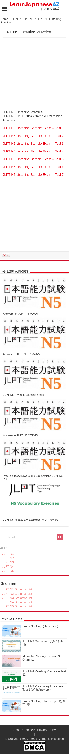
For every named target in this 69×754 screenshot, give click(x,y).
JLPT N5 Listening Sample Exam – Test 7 (33, 174)
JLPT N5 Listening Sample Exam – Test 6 (33, 167)
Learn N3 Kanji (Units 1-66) (40, 626)
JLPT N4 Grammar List (17, 602)
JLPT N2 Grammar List (17, 593)
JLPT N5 (27, 19)
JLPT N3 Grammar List (17, 598)
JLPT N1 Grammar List (17, 589)
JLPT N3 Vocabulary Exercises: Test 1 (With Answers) (43, 688)
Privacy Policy (46, 729)
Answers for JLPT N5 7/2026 (20, 313)
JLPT (15, 19)
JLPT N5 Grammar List (17, 606)
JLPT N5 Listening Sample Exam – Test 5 (33, 159)
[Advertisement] (34, 74)
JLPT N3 (8, 562)
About (17, 729)
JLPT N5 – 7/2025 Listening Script (23, 394)
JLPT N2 (8, 558)
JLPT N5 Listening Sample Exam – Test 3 (33, 143)
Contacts (29, 729)
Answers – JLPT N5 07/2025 (20, 435)
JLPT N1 (8, 553)
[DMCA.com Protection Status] (34, 745)
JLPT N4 (8, 566)
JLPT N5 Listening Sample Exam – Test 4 (33, 151)
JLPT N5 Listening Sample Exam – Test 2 (33, 136)
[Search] (60, 537)
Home (4, 19)
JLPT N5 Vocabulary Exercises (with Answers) (31, 519)
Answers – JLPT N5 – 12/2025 (21, 354)
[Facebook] (34, 734)
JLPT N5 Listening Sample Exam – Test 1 (33, 128)
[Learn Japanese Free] (35, 5)
